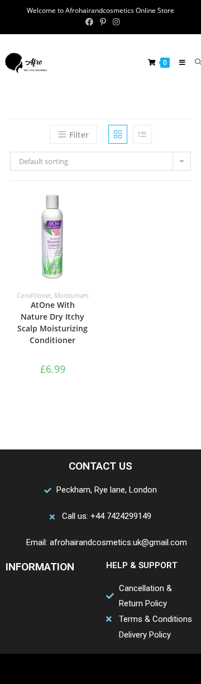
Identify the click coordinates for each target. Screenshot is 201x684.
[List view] (142, 134)
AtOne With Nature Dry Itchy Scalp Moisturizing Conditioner (52, 322)
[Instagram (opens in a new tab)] (114, 22)
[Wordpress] (122, 668)
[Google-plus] (100, 668)
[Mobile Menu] (178, 62)
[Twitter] (78, 668)
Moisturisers (71, 295)
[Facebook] (56, 668)
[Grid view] (117, 134)
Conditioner (34, 295)
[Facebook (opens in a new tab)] (89, 22)
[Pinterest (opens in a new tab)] (103, 22)
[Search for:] (193, 62)
